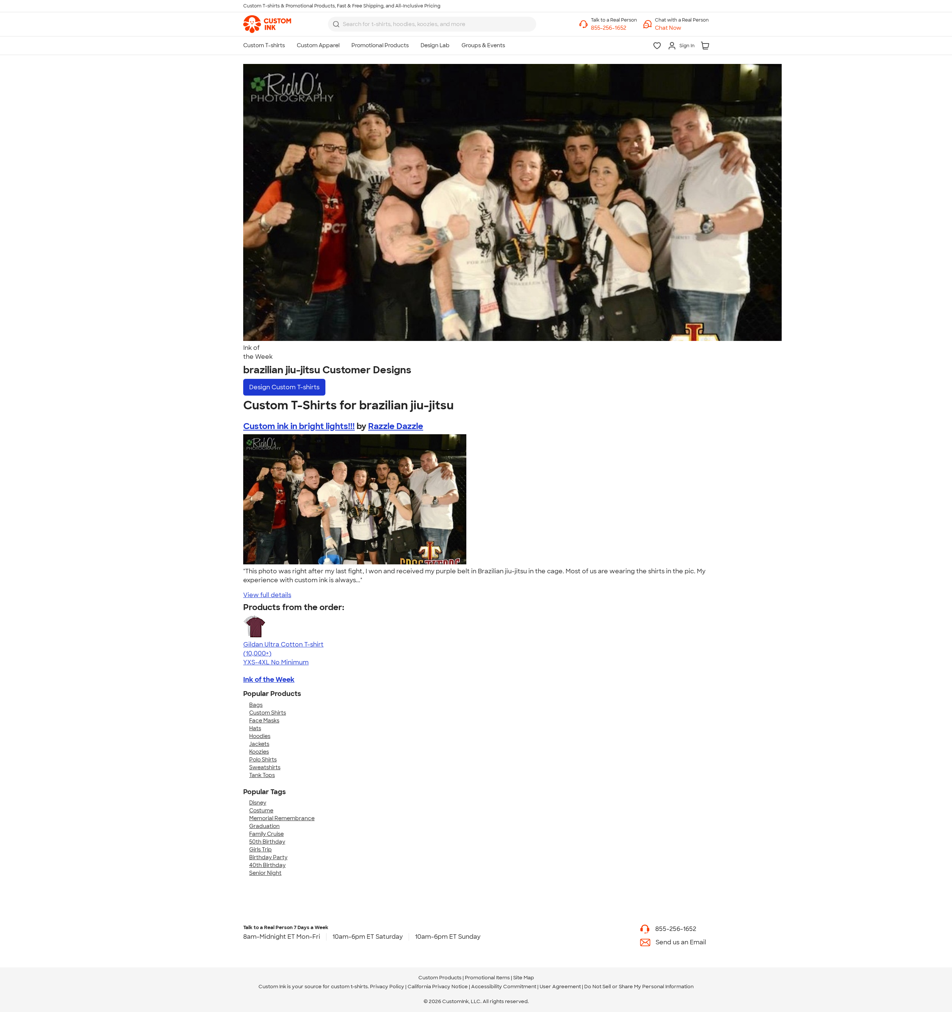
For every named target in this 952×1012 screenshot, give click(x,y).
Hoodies (259, 736)
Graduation (264, 826)
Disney (257, 802)
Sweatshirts (264, 767)
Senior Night (265, 873)
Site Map (523, 977)
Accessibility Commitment (503, 986)
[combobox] (432, 24)
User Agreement (560, 986)
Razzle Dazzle (395, 426)
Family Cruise (266, 834)
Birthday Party (268, 857)
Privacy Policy (387, 986)
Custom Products (439, 977)
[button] (682, 28)
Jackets (259, 744)
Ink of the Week (269, 679)
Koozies (259, 751)
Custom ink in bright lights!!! (299, 426)
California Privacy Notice (438, 986)
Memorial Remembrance (282, 818)
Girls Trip (260, 849)
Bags (256, 705)
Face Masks (264, 720)
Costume (261, 810)
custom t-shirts (349, 986)
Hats (255, 728)
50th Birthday (267, 841)
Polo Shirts (263, 759)
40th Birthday (267, 865)
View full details (267, 595)
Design (284, 387)
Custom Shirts (267, 712)
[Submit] (336, 24)
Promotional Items (487, 977)
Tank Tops (262, 775)
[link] (267, 24)
